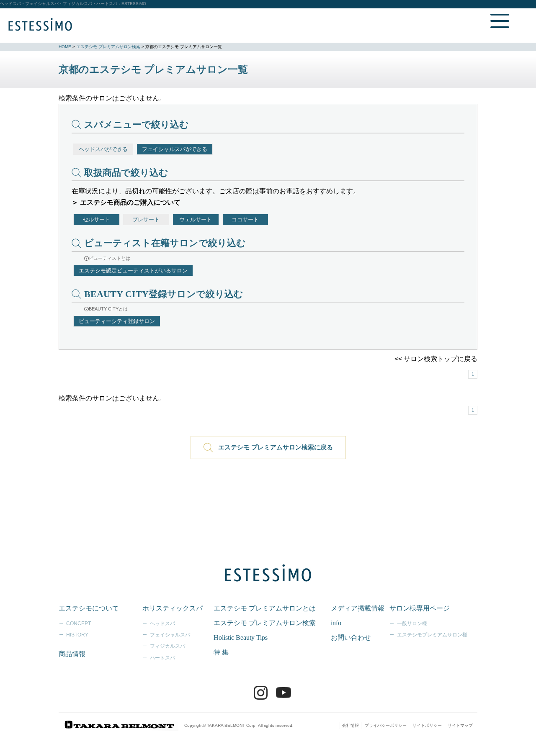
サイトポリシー (427, 725)
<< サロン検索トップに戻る (435, 358)
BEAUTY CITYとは (108, 308)
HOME (65, 46)
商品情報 (72, 653)
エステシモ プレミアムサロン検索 (108, 46)
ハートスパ (162, 658)
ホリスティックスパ (172, 608)
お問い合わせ (351, 637)
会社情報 (350, 725)
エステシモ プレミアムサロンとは (265, 608)
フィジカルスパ (167, 646)
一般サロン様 (412, 623)
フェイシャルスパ (170, 635)
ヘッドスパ (162, 623)
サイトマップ (460, 725)
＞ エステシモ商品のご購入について (126, 202)
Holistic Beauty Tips (241, 637)
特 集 (221, 652)
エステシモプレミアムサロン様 (432, 635)
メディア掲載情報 (357, 608)
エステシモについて (89, 608)
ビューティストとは (109, 258)
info (336, 622)
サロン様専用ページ (419, 608)
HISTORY (77, 635)
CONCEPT (78, 623)
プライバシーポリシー (386, 725)
